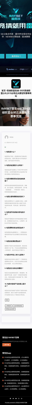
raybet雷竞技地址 (18, 305)
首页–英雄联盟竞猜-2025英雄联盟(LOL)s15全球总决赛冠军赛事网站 (16, 93)
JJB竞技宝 (8, 305)
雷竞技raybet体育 (10, 309)
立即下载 (6, 344)
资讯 (7, 300)
